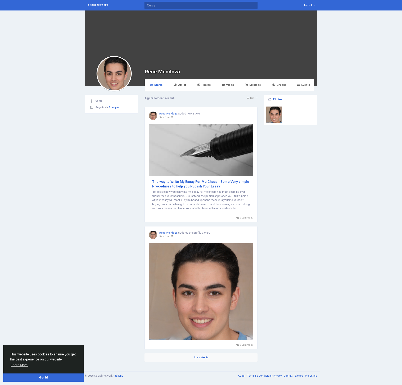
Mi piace (255, 84)
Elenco (299, 375)
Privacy (277, 375)
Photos (206, 84)
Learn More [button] (19, 365)
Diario (158, 84)
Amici (182, 84)
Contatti (289, 375)
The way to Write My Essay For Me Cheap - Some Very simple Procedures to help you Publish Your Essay (200, 184)
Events (305, 84)
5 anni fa (164, 117)
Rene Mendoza (162, 72)
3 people (114, 107)
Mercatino (311, 375)
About (242, 375)
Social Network (98, 5)
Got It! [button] (43, 377)
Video (230, 84)
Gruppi (281, 84)
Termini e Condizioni (259, 375)
